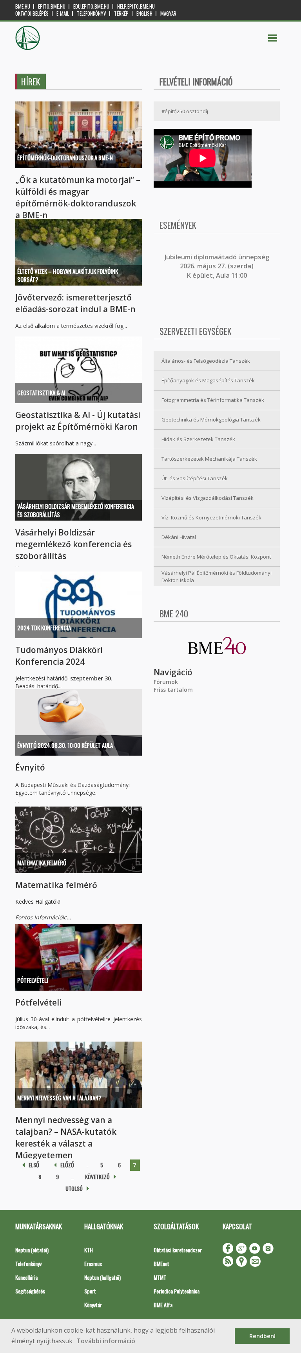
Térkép (121, 13)
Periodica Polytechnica (176, 1291)
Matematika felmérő (41, 862)
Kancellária (26, 1277)
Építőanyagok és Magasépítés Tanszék (208, 380)
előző (67, 1165)
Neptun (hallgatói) (102, 1277)
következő (97, 1176)
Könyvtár (93, 1305)
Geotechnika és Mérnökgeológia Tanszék (211, 419)
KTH (88, 1250)
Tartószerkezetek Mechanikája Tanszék (209, 458)
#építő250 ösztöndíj (184, 111)
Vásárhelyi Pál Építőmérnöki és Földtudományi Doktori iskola (216, 576)
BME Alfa (163, 1305)
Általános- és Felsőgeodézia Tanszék (205, 360)
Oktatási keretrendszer (178, 1250)
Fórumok (166, 682)
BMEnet (161, 1263)
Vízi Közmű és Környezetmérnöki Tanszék (211, 517)
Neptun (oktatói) (32, 1250)
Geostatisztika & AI (41, 392)
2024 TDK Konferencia (44, 627)
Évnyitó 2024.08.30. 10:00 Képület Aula (65, 745)
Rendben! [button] (262, 1336)
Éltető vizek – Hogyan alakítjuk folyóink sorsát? (67, 275)
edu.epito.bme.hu (91, 6)
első (34, 1165)
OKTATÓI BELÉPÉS (32, 13)
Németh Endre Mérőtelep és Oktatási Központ (216, 556)
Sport (90, 1291)
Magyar (168, 13)
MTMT (160, 1277)
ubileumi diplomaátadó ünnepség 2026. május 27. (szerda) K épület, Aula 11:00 (217, 266)
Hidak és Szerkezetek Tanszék (198, 439)
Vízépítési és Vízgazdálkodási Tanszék (207, 497)
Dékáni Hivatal (178, 537)
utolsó (74, 1188)
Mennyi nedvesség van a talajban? (59, 1097)
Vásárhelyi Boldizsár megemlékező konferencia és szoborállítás (75, 510)
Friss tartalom (173, 689)
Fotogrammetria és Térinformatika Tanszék (212, 399)
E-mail (62, 13)
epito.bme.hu (51, 6)
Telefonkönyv (91, 13)
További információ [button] (105, 1341)
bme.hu (22, 6)
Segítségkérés (30, 1291)
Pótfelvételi (32, 980)
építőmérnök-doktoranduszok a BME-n (65, 157)
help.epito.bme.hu (136, 6)
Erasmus (93, 1263)
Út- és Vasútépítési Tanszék (194, 478)
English (144, 13)
